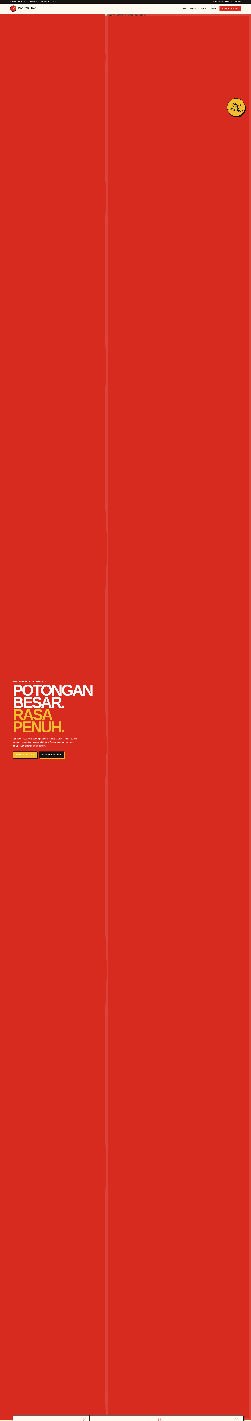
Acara (203, 8)
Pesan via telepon (230, 8)
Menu (184, 8)
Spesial (193, 8)
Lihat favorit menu (51, 755)
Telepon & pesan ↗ (25, 755)
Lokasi (213, 8)
